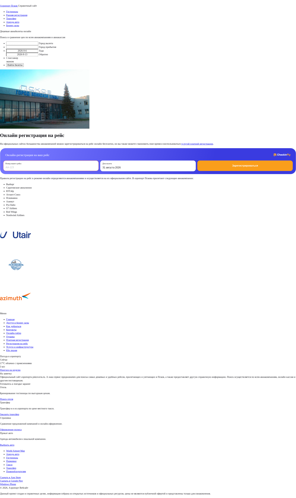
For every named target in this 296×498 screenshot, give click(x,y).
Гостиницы (12, 11)
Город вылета (46, 43)
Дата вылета (107, 164)
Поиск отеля (6, 399)
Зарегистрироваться (245, 165)
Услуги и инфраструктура (19, 347)
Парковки (11, 461)
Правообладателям (16, 471)
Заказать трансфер (9, 414)
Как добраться (13, 326)
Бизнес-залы (12, 25)
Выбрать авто (7, 445)
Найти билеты (15, 65)
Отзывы (10, 336)
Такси (9, 464)
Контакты (11, 329)
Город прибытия (47, 47)
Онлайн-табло (13, 333)
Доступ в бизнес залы (17, 322)
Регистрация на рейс (17, 343)
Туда (41, 50)
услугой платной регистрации (197, 144)
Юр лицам (11, 350)
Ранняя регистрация (16, 15)
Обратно (43, 54)
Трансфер (11, 18)
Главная (10, 319)
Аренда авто (12, 22)
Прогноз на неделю (10, 370)
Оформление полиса (11, 429)
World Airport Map (15, 451)
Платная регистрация (17, 340)
